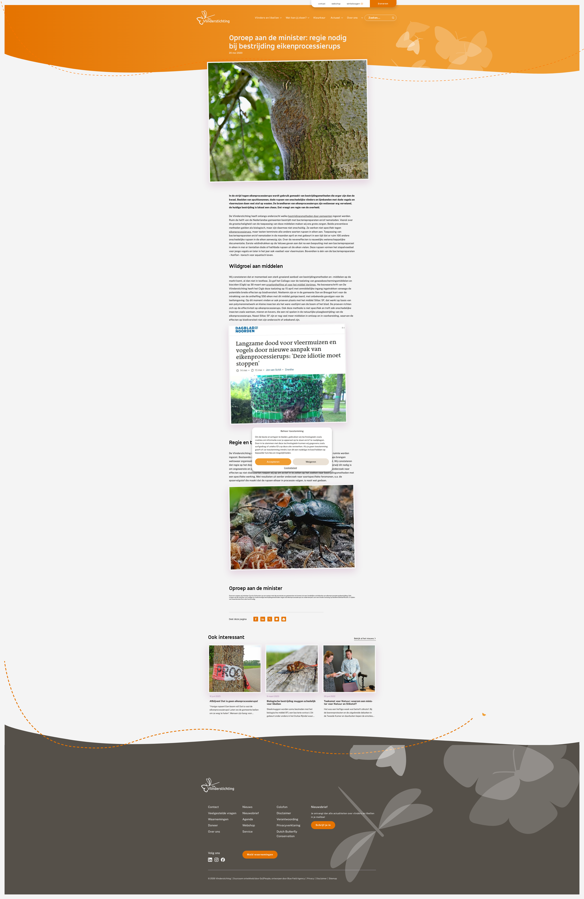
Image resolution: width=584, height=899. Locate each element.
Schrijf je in (323, 825)
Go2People (265, 878)
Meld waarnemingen (260, 854)
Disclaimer (321, 878)
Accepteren (273, 461)
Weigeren (311, 461)
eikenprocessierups (240, 231)
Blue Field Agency (296, 878)
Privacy (310, 878)
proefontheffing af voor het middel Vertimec (291, 284)
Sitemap (333, 878)
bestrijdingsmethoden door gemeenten (310, 216)
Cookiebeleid (290, 468)
